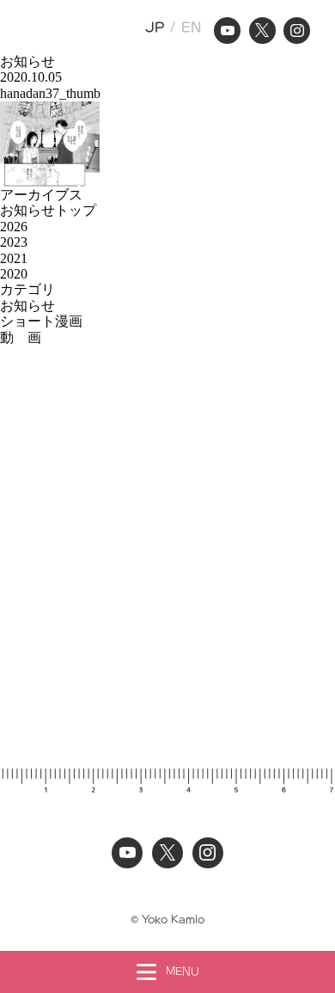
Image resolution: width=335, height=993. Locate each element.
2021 (13, 258)
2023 (13, 242)
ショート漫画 (41, 321)
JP (155, 27)
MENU (182, 971)
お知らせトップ (48, 210)
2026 (13, 226)
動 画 (20, 337)
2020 (13, 274)
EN (191, 27)
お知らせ (27, 305)
